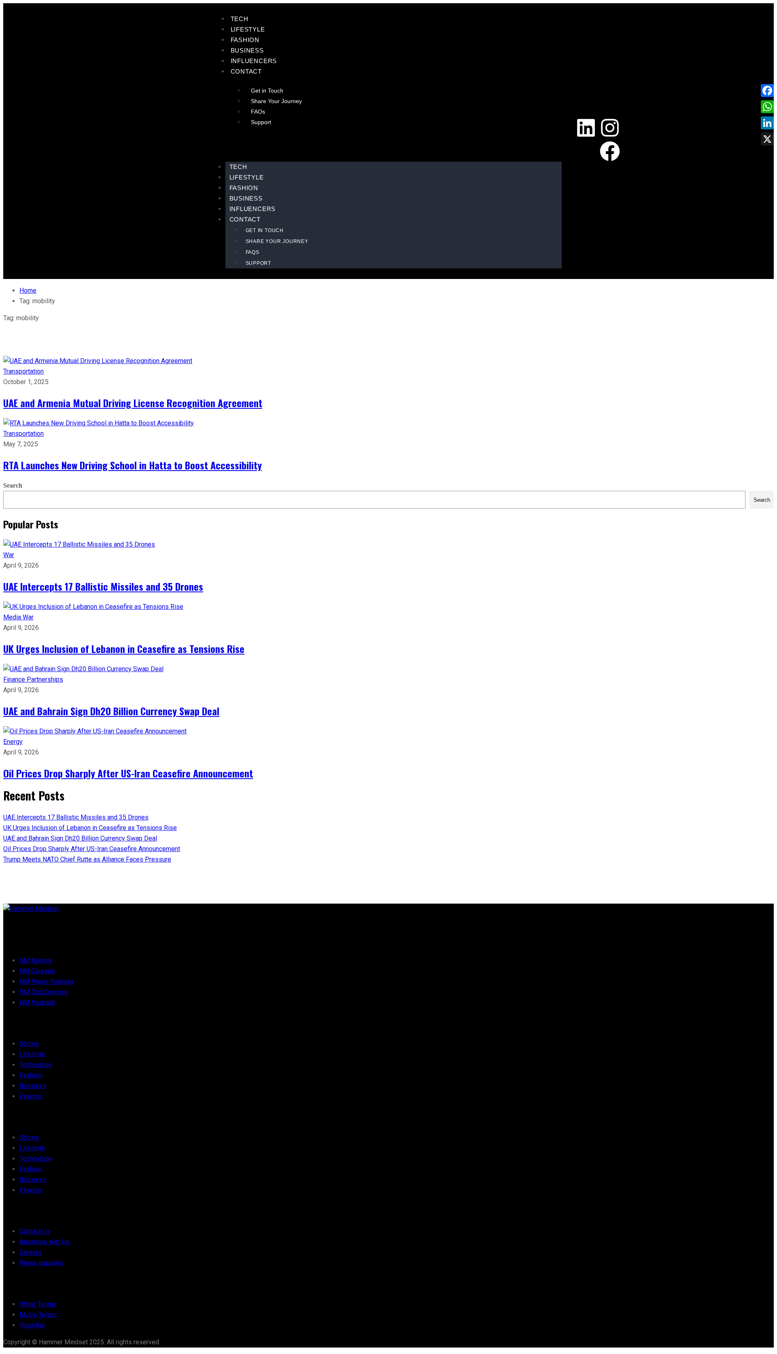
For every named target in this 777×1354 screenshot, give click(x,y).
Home (27, 290)
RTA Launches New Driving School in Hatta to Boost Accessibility (132, 465)
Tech (239, 18)
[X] (767, 139)
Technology (35, 1065)
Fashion (245, 39)
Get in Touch (267, 90)
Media (13, 617)
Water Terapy (38, 1304)
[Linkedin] (586, 128)
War (8, 555)
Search (12, 485)
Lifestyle (248, 29)
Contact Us (34, 1231)
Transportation (23, 371)
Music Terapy (38, 1314)
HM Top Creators (43, 992)
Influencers (254, 60)
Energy (13, 742)
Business (247, 50)
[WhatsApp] (767, 107)
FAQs (258, 111)
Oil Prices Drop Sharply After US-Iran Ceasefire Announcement (128, 773)
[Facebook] (610, 151)
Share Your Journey (276, 101)
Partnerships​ (45, 679)
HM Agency (35, 960)
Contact (246, 71)
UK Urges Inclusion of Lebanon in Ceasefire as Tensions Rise (123, 648)
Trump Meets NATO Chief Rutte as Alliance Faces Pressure (87, 859)
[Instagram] (610, 128)
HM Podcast (37, 1002)
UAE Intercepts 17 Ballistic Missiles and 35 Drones (103, 586)
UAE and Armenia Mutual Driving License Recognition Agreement (132, 402)
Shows (29, 1044)
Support (261, 122)
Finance (15, 679)
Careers (30, 1252)
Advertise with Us (44, 1242)
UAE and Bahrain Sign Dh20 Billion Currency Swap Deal (111, 710)
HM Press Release (46, 981)
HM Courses (37, 971)
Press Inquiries (41, 1263)
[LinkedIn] (767, 123)
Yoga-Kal (32, 1325)
